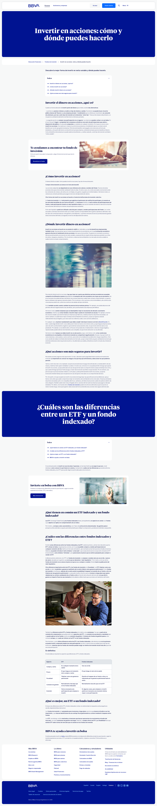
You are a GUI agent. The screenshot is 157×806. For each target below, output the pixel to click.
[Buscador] (119, 5)
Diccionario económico (112, 765)
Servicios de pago (78, 791)
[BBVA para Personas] (33, 5)
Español (86, 785)
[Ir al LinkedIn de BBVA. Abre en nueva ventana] (124, 785)
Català (92, 785)
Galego (104, 785)
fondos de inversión (74, 385)
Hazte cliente (109, 5)
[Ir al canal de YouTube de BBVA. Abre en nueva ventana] (127, 785)
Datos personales (51, 791)
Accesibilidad (109, 769)
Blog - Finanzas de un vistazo (113, 762)
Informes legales (64, 791)
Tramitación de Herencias (112, 759)
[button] (95, 5)
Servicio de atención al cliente (52, 794)
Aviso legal (31, 791)
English (98, 785)
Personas (47, 5)
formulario (119, 756)
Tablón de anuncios (34, 794)
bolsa (63, 736)
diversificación (103, 322)
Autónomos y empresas (60, 5)
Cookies (40, 791)
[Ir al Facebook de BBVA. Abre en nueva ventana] (118, 785)
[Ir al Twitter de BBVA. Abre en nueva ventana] (121, 785)
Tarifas (89, 791)
